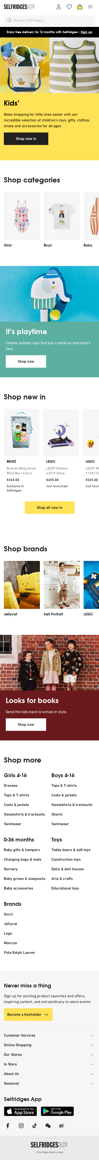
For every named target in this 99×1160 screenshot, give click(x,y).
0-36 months (19, 839)
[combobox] (53, 20)
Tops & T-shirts (16, 795)
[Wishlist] (69, 7)
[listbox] (49, 221)
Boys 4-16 (62, 775)
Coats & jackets (16, 804)
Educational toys (65, 888)
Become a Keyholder (24, 1014)
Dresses (11, 785)
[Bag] (80, 7)
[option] (22, 221)
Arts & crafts (62, 878)
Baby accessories (18, 888)
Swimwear (12, 824)
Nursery (11, 869)
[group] (49, 452)
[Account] (58, 7)
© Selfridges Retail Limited (49, 1152)
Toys (56, 839)
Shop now (26, 361)
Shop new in (26, 138)
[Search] (9, 20)
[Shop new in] (49, 65)
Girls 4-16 (15, 775)
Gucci (8, 914)
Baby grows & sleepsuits (24, 878)
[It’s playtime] (49, 294)
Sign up (86, 32)
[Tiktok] (34, 1128)
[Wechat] (48, 1128)
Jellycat (10, 923)
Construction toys (66, 859)
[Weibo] (61, 1128)
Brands (12, 904)
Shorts (56, 814)
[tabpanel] (49, 98)
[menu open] (90, 7)
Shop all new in (49, 507)
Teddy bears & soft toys (71, 849)
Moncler (11, 943)
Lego (8, 933)
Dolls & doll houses (67, 869)
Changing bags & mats (22, 859)
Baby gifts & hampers (22, 849)
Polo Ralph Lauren (19, 952)
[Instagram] (21, 1128)
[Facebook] (8, 1128)
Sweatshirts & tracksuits (24, 814)
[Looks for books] (49, 663)
